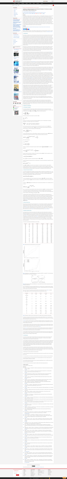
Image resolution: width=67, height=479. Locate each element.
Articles (19, 3)
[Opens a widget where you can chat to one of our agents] (64, 478)
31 (46, 197)
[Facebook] (15, 103)
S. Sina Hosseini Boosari (25, 11)
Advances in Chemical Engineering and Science (28, 7)
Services (38, 3)
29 (32, 79)
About (34, 3)
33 (23, 455)
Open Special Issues (15, 34)
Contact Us (14, 42)
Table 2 (24, 320)
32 (23, 452)
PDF (30, 13)
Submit (42, 3)
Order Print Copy (15, 41)
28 (51, 78)
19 (31, 77)
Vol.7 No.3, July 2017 (36, 7)
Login (52, 1)
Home (15, 3)
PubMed (28, 413)
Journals (23, 3)
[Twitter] (13, 103)
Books (27, 3)
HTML (32, 13)
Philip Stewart (33, 11)
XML (34, 13)
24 (23, 427)
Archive (15, 11)
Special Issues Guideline (16, 37)
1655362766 (15, 109)
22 (24, 78)
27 (50, 78)
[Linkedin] (17, 103)
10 (23, 391)
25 (48, 78)
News (30, 3)
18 (30, 77)
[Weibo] (20, 103)
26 (49, 78)
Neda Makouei (30, 11)
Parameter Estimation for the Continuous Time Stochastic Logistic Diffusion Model (16, 20)
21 (23, 78)
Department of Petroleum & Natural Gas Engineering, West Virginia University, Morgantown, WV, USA (34, 12)
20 (32, 77)
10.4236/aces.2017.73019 (27, 13)
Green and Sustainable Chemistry (17, 66)
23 (25, 78)
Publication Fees (16, 14)
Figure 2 (40, 326)
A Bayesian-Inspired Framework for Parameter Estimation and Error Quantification (17, 22)
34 (23, 459)
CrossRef (26, 372)
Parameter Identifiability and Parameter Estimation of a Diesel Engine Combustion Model (17, 30)
